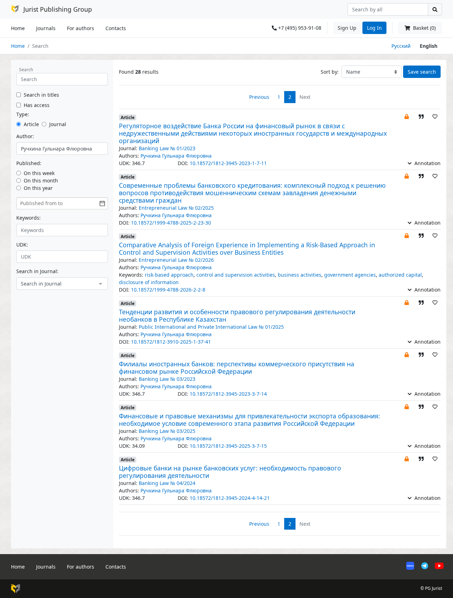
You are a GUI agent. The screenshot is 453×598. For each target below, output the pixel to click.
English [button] (428, 46)
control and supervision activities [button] (235, 274)
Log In (374, 27)
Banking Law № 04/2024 (167, 483)
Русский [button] (401, 46)
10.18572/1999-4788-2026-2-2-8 (168, 289)
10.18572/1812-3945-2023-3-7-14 (228, 393)
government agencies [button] (350, 274)
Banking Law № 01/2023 (167, 148)
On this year (38, 188)
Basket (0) (424, 27)
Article (31, 124)
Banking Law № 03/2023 (167, 379)
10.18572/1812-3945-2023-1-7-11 (228, 163)
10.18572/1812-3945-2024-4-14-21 (230, 498)
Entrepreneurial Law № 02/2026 (176, 259)
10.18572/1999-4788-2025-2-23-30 (171, 222)
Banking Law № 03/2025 (167, 431)
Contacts (115, 28)
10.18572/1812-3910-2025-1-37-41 (171, 341)
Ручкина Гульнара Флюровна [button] (176, 155)
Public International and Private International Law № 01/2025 (211, 326)
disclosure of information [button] (149, 282)
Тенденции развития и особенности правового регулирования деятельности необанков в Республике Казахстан (237, 315)
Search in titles (41, 94)
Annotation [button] (427, 163)
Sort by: (330, 71)
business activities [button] (299, 274)
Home (18, 28)
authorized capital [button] (400, 274)
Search (26, 70)
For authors (80, 28)
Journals (46, 28)
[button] (406, 116)
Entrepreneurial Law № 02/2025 (176, 207)
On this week (39, 173)
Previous (259, 97)
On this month (41, 180)
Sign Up (347, 27)
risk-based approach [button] (169, 274)
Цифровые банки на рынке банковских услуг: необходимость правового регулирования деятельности (230, 472)
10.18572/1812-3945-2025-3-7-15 (228, 445)
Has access (37, 105)
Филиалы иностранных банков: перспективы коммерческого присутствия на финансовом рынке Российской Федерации (236, 368)
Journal (57, 124)
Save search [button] (422, 71)
